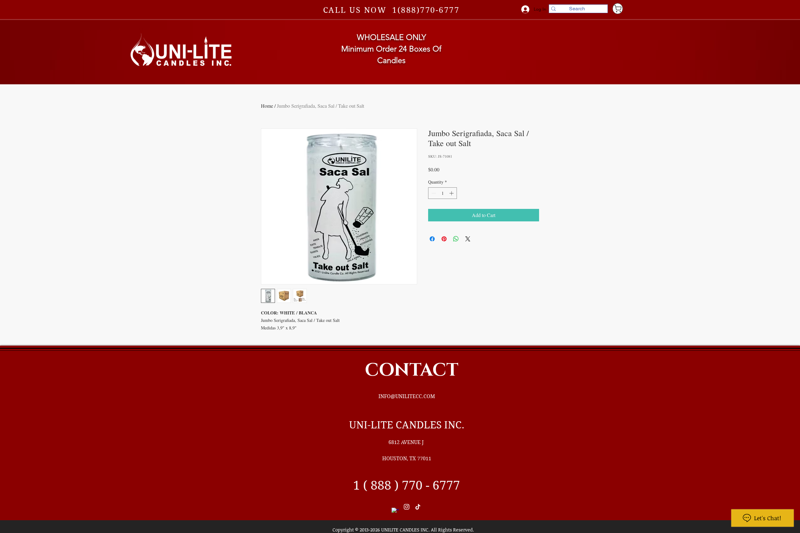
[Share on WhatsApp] (456, 239)
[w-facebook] (395, 511)
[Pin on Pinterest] (444, 239)
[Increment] (452, 193)
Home (267, 105)
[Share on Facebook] (432, 239)
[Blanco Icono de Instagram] (406, 507)
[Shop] (617, 8)
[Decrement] (433, 193)
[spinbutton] (442, 193)
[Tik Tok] (418, 507)
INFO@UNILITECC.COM (406, 396)
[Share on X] (468, 239)
